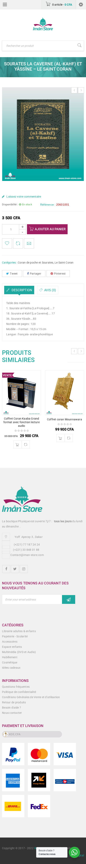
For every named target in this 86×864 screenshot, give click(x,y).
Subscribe (68, 599)
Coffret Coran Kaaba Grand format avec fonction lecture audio (21, 422)
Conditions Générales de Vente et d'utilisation (31, 697)
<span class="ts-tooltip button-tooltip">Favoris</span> (7, 243)
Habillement (9, 657)
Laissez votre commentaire (23, 196)
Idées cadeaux (11, 667)
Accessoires (9, 641)
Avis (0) (49, 290)
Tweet (14, 273)
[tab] (19, 290)
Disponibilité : (10, 204)
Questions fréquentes (16, 686)
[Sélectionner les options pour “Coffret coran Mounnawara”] (60, 438)
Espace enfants (12, 646)
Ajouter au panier (50, 229)
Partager (35, 273)
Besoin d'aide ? (11, 707)
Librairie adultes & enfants (19, 631)
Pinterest (60, 273)
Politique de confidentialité (19, 692)
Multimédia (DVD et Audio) (19, 652)
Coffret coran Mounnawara (64, 419)
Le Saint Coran (64, 262)
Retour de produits (14, 702)
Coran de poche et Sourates (35, 262)
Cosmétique (9, 662)
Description (21, 290)
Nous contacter (12, 712)
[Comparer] (26, 444)
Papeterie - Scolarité (15, 636)
